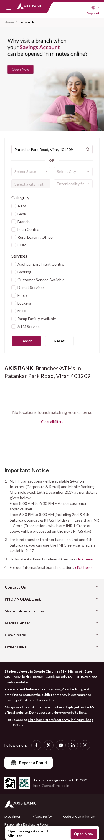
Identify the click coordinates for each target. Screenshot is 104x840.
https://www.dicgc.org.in (51, 786)
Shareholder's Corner (24, 611)
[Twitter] (49, 745)
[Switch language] (95, 8)
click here (84, 559)
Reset (59, 341)
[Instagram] (85, 745)
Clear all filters (52, 421)
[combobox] (30, 171)
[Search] (88, 149)
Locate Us (27, 22)
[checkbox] (13, 206)
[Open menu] (8, 7)
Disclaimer (12, 816)
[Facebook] (36, 745)
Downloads (15, 635)
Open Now (83, 833)
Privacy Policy (42, 816)
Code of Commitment (79, 816)
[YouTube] (61, 745)
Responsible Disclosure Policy (26, 824)
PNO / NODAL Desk (23, 599)
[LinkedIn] (73, 745)
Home (9, 22)
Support (93, 13)
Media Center (17, 623)
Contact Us (15, 587)
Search (26, 341)
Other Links (15, 646)
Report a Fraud (33, 762)
